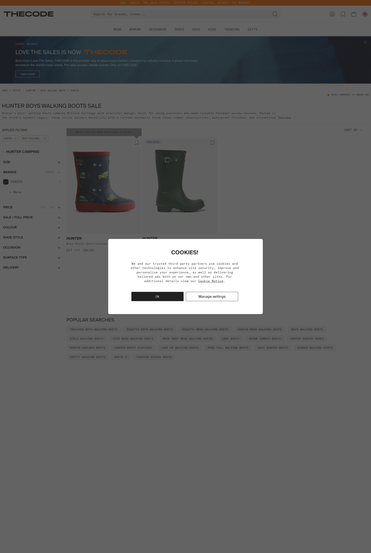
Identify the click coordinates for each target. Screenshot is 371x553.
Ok (157, 296)
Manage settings (211, 296)
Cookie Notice (210, 281)
